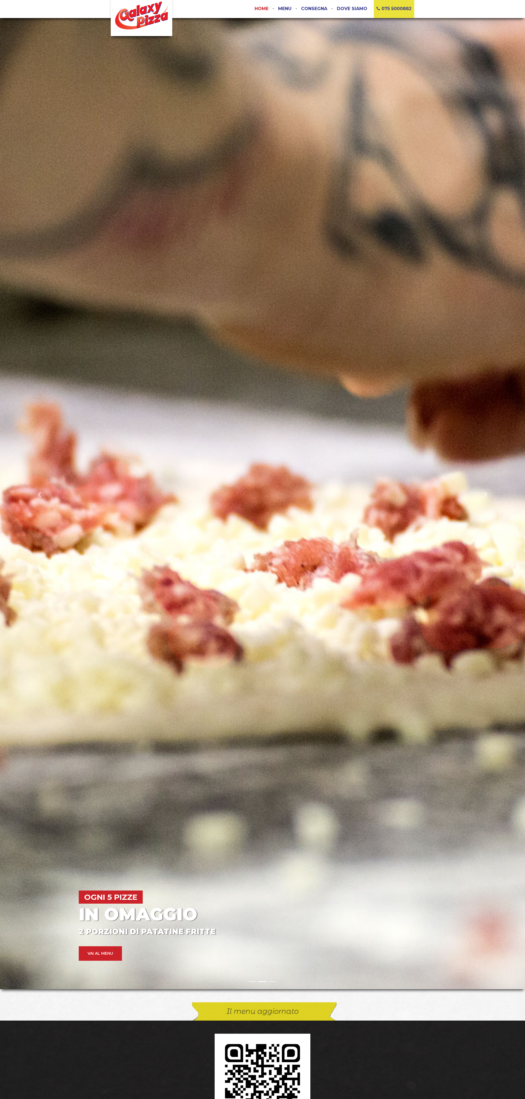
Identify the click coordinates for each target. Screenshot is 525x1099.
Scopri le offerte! (108, 953)
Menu (284, 8)
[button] (39, 494)
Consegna (314, 8)
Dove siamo (352, 8)
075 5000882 (396, 8)
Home (262, 8)
